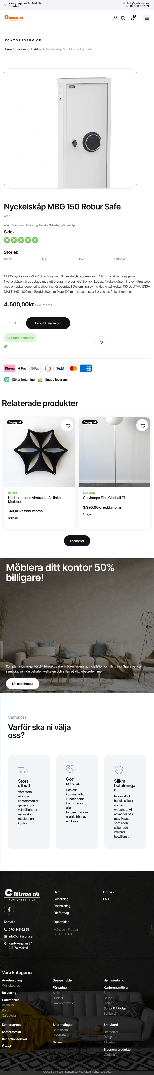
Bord (5, 1010)
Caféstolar (9, 1015)
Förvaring (22, 49)
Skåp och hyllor (63, 1003)
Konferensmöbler (116, 987)
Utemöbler (111, 1032)
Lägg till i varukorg (48, 323)
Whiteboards (11, 985)
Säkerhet (54, 225)
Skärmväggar (63, 1025)
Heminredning (114, 980)
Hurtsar (58, 998)
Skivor (57, 1042)
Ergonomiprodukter (118, 1049)
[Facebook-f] (9, 910)
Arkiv (37, 49)
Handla (43, 225)
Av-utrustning (12, 980)
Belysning (9, 993)
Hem (8, 49)
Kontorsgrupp (11, 1025)
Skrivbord (111, 1025)
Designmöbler (63, 980)
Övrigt (6, 1046)
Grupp (108, 998)
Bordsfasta (60, 1030)
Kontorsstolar (11, 1032)
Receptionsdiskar (14, 1039)
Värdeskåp (68, 225)
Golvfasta (59, 1035)
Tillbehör (110, 1042)
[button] (146, 18)
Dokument (18, 225)
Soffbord (110, 1013)
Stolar (107, 1003)
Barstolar (8, 1005)
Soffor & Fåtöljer (115, 1008)
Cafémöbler (10, 1000)
